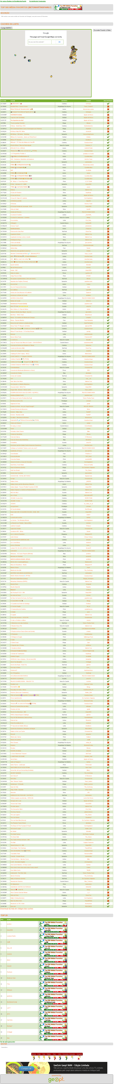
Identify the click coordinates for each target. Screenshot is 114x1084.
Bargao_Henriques (88, 578)
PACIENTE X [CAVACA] (17, 678)
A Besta (13, 189)
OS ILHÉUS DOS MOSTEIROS (19, 675)
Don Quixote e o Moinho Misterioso (20, 384)
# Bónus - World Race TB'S (18, 126)
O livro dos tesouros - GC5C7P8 (19, 617)
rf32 (88, 792)
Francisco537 (88, 337)
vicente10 (88, 131)
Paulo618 (88, 128)
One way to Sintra (15, 667)
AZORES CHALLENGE (17, 298)
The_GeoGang (88, 570)
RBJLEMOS (88, 728)
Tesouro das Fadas (16, 803)
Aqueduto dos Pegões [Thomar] (19, 281)
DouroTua (88, 231)
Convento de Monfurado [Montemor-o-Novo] (23, 370)
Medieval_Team (11, 978)
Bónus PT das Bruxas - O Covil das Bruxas (22, 331)
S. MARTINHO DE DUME (17, 756)
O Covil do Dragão (16, 606)
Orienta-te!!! (14, 670)
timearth (88, 539)
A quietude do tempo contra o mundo (20, 237)
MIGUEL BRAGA (88, 406)
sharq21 (9, 966)
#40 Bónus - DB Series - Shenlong (20, 134)
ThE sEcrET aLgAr (16, 828)
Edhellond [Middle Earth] (17, 395)
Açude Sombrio (15, 264)
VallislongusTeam (88, 637)
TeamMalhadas (88, 717)
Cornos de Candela (16, 376)
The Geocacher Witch (16, 809)
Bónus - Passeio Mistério (17, 320)
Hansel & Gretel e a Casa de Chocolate (21, 462)
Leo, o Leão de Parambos (17, 534)
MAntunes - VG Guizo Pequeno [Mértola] (22, 553)
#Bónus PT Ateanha (16, 139)
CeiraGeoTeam (88, 142)
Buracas (13, 334)
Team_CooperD (88, 106)
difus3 (8, 960)
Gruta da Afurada (15, 456)
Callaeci (88, 737)
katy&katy (88, 192)
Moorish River (14, 584)
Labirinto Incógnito (15, 526)
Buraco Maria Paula (16, 337)
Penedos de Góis (15, 709)
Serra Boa (13, 778)
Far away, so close (16, 426)
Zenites (89, 137)
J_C (88, 892)
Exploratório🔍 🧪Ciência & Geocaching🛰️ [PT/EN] (25, 420)
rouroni (88, 620)
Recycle (13, 734)
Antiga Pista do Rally (16, 276)
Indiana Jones (14, 481)
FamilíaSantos (88, 634)
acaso (88, 173)
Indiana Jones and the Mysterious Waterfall (22, 484)
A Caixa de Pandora (16, 192)
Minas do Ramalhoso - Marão (18, 564)
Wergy (88, 600)
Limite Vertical (14, 537)
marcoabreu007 (88, 495)
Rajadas (88, 587)
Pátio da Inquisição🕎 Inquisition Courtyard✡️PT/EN (25, 695)
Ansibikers (88, 139)
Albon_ (88, 770)
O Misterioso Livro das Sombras (19, 623)
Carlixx (88, 284)
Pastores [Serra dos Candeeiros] (19, 692)
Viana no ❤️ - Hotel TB (17, 889)
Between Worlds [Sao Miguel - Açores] (21, 312)
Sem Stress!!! (14, 775)
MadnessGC (88, 562)
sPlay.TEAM (88, 789)
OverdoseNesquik (88, 245)
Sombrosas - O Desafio (17, 784)
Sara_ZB (9, 948)
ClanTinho (9, 1020)
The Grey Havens (15, 812)
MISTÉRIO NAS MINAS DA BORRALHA (21, 573)
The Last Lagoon (15, 814)
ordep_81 (88, 742)
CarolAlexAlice (88, 156)
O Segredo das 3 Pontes (17, 645)
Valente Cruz (88, 189)
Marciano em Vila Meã (16, 556)
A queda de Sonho (15, 234)
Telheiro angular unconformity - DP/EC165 (22, 798)
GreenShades (88, 426)
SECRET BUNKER (16, 773)
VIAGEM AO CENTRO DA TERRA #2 (21, 887)
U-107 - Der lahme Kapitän (18, 862)
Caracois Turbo (88, 684)
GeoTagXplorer (88, 198)
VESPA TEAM (88, 498)
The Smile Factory (15, 834)
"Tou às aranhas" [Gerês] (17, 123)
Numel (88, 248)
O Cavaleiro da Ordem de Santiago (20, 603)
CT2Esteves (88, 437)
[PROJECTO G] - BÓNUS (18, 148)
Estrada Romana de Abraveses (19, 409)
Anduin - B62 (14, 270)
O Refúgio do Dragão (16, 637)
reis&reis (88, 542)
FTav (8, 984)
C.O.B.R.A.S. (14, 339)
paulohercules (88, 281)
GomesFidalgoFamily (88, 650)
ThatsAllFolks (88, 848)
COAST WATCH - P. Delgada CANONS (21, 356)
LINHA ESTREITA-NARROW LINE (20, 539)
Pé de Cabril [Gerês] (16, 698)
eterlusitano (88, 573)
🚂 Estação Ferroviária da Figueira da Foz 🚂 (23, 112)
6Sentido (88, 264)
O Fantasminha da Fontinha (18, 609)
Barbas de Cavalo (15, 301)
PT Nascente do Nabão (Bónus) (19, 725)
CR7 (12, 378)
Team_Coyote (88, 253)
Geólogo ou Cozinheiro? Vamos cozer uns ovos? (24, 448)
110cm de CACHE (15, 162)
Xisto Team (89, 767)
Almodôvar (88, 439)
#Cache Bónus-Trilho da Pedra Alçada (21, 145)
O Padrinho (14, 628)
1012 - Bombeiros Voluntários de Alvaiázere (22, 159)
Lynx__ (89, 545)
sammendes (88, 162)
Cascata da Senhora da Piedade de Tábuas (22, 345)
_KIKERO (88, 481)
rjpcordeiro (88, 312)
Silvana (88, 123)
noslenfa (88, 351)
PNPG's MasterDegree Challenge (20, 714)
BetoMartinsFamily (40, 7)
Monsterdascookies (88, 109)
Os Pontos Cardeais (88, 834)
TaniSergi (88, 673)
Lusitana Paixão (11, 936)
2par (88, 642)
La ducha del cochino (16, 517)
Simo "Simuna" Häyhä (16, 781)
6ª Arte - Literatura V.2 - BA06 (18, 184)
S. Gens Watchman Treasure (18, 753)
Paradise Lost (14, 684)
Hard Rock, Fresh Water (17, 464)
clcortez (88, 267)
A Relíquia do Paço (16, 239)
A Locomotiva (14, 220)
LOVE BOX (14, 550)
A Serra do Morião (15, 242)
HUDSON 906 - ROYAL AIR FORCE (20, 476)
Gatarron (88, 292)
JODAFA (13, 503)
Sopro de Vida (14, 787)
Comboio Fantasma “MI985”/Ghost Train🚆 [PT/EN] (25, 364)
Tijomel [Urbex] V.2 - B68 (17, 845)
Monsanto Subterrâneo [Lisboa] (19, 578)
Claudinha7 (89, 817)
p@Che (88, 664)
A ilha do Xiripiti (14, 209)
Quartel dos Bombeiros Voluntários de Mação (23, 728)
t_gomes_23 (88, 273)
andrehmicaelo (88, 334)
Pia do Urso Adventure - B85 (18, 712)
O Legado (13, 614)
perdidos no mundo (88, 153)
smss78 (88, 306)
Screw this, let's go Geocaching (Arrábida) (22, 770)
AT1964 (88, 276)
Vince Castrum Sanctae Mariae (19, 892)
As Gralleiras (14, 289)
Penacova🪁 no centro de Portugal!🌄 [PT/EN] (23, 703)
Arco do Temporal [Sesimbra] (18, 287)
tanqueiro (88, 734)
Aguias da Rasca (88, 114)
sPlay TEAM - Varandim (17, 789)
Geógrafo (88, 584)
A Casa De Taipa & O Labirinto (19, 198)
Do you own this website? (36, 42)
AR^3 (8, 1014)
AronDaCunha (88, 256)
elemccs (88, 301)
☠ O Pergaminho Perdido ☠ (18, 153)
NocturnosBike (88, 853)
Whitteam (9, 990)
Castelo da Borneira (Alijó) (18, 348)
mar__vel (88, 378)
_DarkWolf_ (88, 214)
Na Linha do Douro (16, 595)
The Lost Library (15, 817)
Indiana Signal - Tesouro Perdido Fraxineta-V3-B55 (24, 487)
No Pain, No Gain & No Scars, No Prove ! (22, 598)
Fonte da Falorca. (15, 437)
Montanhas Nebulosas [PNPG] (19, 581)
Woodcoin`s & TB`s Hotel (17, 903)
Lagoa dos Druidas (16, 528)
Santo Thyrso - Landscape (18, 764)
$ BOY (88, 514)
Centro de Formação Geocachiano (20, 351)
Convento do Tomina (16, 373)
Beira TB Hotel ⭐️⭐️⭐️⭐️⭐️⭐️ (19, 306)
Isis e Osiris (14, 495)
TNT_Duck (89, 456)
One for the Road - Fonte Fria (19, 664)
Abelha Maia (14, 248)
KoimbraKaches (88, 126)
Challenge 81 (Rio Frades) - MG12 (20, 353)
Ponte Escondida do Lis (17, 723)
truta (88, 287)
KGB (12, 514)
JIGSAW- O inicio (15, 501)
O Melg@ (88, 662)
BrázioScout (88, 314)
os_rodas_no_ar (88, 503)
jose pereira (88, 242)
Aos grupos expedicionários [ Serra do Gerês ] (23, 278)
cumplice (88, 317)
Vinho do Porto (14, 895)
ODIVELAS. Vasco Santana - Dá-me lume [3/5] (23, 659)
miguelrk (88, 201)
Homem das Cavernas (17, 473)
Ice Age (13, 478)
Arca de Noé (14, 284)
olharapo (88, 706)
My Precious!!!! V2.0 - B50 (18, 592)
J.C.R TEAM (88, 181)
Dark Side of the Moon (17, 381)
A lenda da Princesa (16, 212)
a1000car (88, 645)
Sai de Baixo (14, 759)
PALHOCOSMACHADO (88, 212)
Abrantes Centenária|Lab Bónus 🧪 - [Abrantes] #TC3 (25, 253)
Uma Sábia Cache (15, 870)
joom (88, 612)
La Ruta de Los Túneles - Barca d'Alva (21, 523)
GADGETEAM (88, 148)
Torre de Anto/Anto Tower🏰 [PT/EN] (20, 850)
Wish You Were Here (16, 900)
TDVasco (88, 526)
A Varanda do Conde (16, 245)
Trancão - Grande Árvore (17, 856)
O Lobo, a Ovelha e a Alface (18, 620)
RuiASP (88, 412)
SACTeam (88, 753)
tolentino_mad (88, 756)
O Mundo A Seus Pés (16, 625)
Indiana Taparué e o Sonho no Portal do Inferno (23, 489)
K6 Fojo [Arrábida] (15, 509)
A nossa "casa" (15, 226)
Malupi (88, 217)
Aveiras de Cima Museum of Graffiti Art (21, 292)
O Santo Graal (14, 642)
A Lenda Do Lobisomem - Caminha (20, 217)
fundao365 (88, 223)
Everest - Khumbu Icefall (17, 414)
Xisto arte (13, 906)
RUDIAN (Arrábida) (16, 750)
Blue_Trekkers (88, 881)
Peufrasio (9, 972)
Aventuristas (88, 903)
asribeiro (88, 295)
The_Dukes (88, 470)
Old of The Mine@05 (16, 662)
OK (59, 42)
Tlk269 (88, 870)
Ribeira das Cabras (16, 737)
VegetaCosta (88, 476)
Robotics (13, 745)
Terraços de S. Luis (16, 800)
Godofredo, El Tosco (16, 451)
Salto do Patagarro (16, 762)
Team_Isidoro (88, 389)
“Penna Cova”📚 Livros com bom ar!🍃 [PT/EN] (24, 150)
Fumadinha (14, 442)
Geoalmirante (88, 617)
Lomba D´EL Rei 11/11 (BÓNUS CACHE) (22, 548)
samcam (88, 750)
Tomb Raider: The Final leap (18, 848)
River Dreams (14, 742)
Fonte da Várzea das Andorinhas (19, 439)
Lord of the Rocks (88, 798)
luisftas (88, 517)
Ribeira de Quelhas (16, 739)
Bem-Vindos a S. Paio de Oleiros (19, 309)
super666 (88, 289)
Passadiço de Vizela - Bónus (18, 689)
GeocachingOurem (88, 134)
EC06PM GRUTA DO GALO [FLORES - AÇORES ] (24, 392)
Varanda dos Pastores (17, 881)
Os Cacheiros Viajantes (88, 467)
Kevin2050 (88, 803)
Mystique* (9, 1026)
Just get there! (14, 506)
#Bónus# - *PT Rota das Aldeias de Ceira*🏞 (23, 142)
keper (88, 567)
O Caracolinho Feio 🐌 (17, 600)
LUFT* (9, 1008)
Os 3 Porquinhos (15, 673)
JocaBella (88, 170)
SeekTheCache (88, 323)
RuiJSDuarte (88, 509)
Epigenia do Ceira (15, 403)
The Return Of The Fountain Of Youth (21, 825)
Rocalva (13, 748)
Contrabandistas (15, 367)
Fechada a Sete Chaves (17, 431)
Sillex (88, 431)
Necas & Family (88, 464)
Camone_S (89, 145)
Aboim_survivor (88, 784)
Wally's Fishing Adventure (17, 898)
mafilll (88, 739)
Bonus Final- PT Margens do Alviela (20, 326)
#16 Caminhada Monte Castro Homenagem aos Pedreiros (26, 128)
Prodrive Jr (89, 453)
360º (12, 170)
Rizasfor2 (88, 720)
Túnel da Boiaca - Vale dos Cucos (20, 859)
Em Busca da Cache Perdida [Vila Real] (21, 398)
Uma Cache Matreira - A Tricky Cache (21, 864)
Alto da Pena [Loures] (16, 267)
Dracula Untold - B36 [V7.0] (18, 387)
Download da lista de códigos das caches (16, 909)
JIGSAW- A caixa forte (17, 498)
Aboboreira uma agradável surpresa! (20, 251)
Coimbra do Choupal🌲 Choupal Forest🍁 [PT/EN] (24, 362)
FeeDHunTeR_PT (88, 689)
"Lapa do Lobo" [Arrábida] (17, 117)
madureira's (88, 884)
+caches (88, 681)
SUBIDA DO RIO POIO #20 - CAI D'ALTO (22, 795)
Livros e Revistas (15, 545)
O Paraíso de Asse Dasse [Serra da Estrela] (23, 631)
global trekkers (88, 812)
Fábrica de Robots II (16, 423)
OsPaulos (88, 103)
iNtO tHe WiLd (14, 492)
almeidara (88, 373)
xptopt (88, 423)
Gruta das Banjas (15, 459)
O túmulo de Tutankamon (17, 653)
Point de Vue (14, 720)
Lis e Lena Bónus (15, 542)
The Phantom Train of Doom (18, 823)
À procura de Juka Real (17, 231)
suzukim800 (88, 459)
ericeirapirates (88, 862)
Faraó (12, 428)
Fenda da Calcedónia (16, 434)
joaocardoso (88, 473)
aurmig (88, 331)
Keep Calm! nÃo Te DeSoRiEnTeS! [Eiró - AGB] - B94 (25, 512)
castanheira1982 (88, 342)
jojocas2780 (88, 326)
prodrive (88, 553)
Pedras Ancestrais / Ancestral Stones (21, 700)
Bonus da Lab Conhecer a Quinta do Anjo (22, 323)
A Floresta (13, 203)
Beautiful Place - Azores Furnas (19, 106)
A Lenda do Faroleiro (16, 214)
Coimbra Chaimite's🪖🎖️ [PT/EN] (20, 359)
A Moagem (13, 223)
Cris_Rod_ (88, 220)
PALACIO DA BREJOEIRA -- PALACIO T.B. (22, 681)
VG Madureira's (15, 884)
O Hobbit (13, 612)
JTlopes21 (88, 228)
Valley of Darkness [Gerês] (18, 878)
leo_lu (88, 606)
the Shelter (13, 831)
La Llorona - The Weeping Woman (20, 520)
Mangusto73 (88, 534)
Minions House (15, 567)
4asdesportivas (88, 670)
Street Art (13, 792)
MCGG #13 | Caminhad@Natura (19, 562)
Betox (88, 409)
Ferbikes (88, 603)
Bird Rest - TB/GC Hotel (17, 314)
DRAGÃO (88, 887)
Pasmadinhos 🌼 (15, 686)
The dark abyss (15, 806)
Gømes (88, 864)
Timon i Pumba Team (88, 398)
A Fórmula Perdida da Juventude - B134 (21, 206)
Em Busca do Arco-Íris (17, 401)
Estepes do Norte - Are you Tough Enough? (22, 406)
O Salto (13, 639)
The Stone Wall (15, 837)
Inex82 (88, 209)
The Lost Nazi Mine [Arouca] (18, 820)
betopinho (88, 659)
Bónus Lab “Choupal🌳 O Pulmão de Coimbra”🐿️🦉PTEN (26, 328)
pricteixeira (88, 226)
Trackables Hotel (15, 853)
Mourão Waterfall (15, 587)
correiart (88, 401)
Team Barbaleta (88, 320)
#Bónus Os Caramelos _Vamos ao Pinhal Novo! (23, 137)
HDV (88, 370)
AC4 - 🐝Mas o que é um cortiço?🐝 (21, 259)
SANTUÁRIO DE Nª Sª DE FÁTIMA (20, 767)
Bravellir (88, 339)
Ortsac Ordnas (88, 537)
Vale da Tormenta (15, 875)
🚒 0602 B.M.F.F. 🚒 (16, 103)
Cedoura (88, 589)
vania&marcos (88, 609)
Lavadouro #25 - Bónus (17, 531)
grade (88, 403)
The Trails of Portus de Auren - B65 (20, 839)
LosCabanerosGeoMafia (88, 628)
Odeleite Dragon (15, 656)
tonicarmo (88, 345)
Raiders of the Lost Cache (18, 731)
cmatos (89, 631)
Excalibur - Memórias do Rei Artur (20, 417)
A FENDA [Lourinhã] (16, 201)
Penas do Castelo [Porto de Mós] (19, 706)
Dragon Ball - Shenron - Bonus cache (21, 389)
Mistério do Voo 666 (16, 570)
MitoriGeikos (88, 353)
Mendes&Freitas (88, 700)
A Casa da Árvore (15, 195)
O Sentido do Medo (16, 648)
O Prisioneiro (14, 634)
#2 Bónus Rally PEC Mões (18, 131)
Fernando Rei (88, 367)
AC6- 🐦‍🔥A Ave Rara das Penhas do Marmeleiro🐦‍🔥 (24, 262)
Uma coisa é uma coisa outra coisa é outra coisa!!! (24, 867)
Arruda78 (88, 548)
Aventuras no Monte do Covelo (19, 295)
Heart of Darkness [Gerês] (18, 467)
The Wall (13, 842)
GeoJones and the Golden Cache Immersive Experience (26, 445)
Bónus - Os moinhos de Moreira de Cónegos (23, 317)
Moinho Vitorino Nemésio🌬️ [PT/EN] (20, 575)
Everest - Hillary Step (16, 412)
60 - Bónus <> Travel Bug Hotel (19, 181)
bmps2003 (88, 184)
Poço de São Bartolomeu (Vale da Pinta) (21, 717)
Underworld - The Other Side (18, 873)
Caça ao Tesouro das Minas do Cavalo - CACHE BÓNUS (26, 342)
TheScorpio (88, 764)
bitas (8, 1038)
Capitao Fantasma (88, 842)
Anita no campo (15, 273)
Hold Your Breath (15, 470)
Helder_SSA (88, 692)
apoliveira (9, 996)
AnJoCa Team (88, 159)
